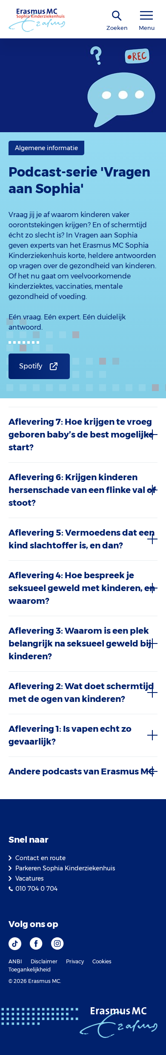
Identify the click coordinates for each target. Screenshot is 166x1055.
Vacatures (29, 878)
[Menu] (146, 15)
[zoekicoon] (117, 16)
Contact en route (40, 858)
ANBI (15, 961)
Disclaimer (44, 961)
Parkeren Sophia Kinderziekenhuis (65, 868)
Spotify (30, 366)
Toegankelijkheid (30, 969)
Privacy (75, 961)
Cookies (102, 961)
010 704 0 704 (36, 889)
